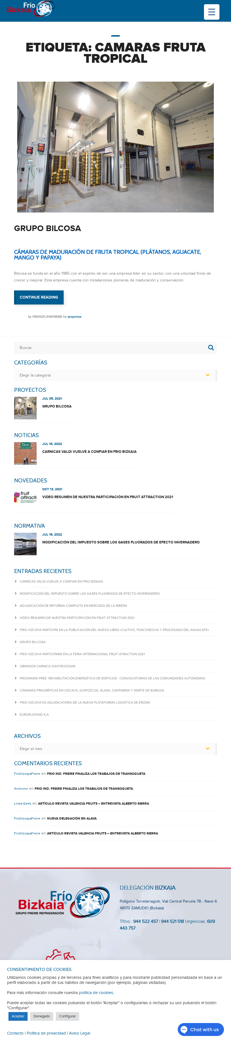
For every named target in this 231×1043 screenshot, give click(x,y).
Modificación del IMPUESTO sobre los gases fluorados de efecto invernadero (121, 542)
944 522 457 (145, 921)
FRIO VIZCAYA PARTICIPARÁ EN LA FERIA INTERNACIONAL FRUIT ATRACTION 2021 (82, 654)
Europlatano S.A (34, 715)
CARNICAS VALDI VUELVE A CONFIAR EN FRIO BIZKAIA (89, 451)
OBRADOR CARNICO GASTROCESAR (47, 666)
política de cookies (96, 992)
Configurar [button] (67, 1016)
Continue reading (42, 300)
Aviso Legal (79, 1033)
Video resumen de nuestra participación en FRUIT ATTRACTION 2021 (107, 497)
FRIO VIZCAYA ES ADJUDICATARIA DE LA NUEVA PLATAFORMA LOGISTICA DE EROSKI (85, 702)
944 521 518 (172, 921)
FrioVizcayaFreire (47, 317)
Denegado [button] (42, 1016)
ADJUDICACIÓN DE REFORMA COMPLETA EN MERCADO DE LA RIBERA (73, 606)
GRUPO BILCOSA (47, 228)
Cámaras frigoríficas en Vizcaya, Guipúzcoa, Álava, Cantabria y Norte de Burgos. (92, 690)
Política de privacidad (46, 1033)
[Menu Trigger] (211, 12)
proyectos (74, 317)
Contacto (15, 1033)
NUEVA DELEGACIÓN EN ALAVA (72, 818)
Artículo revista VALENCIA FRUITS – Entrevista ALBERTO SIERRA (93, 804)
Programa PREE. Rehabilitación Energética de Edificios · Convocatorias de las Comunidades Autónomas (112, 678)
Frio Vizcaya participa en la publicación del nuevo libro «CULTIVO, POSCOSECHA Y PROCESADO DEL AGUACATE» (114, 630)
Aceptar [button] (18, 1016)
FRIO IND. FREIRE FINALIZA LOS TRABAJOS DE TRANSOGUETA (96, 774)
